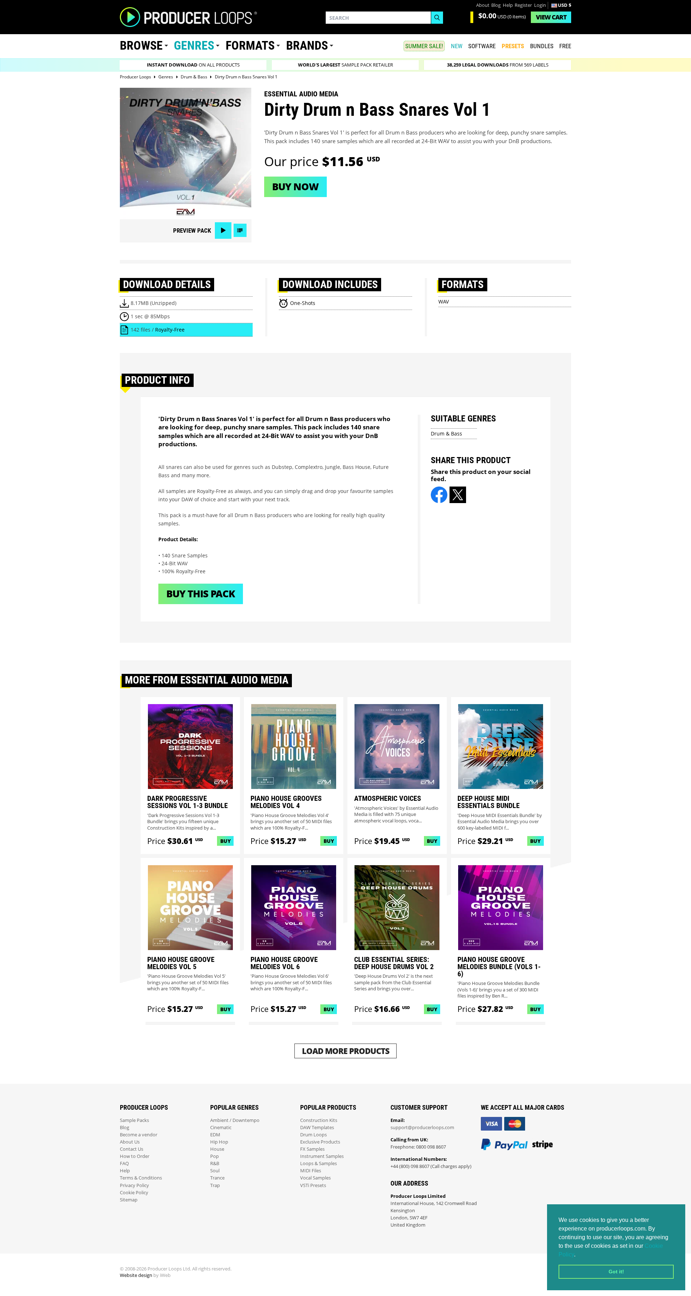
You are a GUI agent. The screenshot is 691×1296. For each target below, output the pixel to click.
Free (565, 46)
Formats (250, 45)
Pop (214, 1156)
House (217, 1149)
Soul (215, 1171)
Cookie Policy (134, 1193)
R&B (214, 1163)
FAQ (124, 1163)
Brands (307, 45)
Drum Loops (313, 1135)
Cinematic (220, 1127)
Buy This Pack (200, 593)
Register (523, 5)
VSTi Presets (313, 1185)
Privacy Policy (134, 1185)
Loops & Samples (318, 1163)
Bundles (542, 46)
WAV (443, 301)
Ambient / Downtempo (234, 1120)
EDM (215, 1135)
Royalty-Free (170, 329)
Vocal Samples (315, 1178)
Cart (551, 17)
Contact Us (131, 1149)
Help (508, 5)
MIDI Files (310, 1171)
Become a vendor (138, 1135)
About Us (130, 1142)
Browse (141, 45)
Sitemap (128, 1200)
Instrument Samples (322, 1156)
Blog (496, 5)
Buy (225, 841)
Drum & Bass (446, 433)
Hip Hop (219, 1142)
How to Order (134, 1156)
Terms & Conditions (141, 1178)
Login (540, 5)
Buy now (295, 186)
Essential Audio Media (301, 94)
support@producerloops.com (422, 1127)
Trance (217, 1178)
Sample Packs (134, 1120)
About (482, 5)
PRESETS (513, 46)
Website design (136, 1275)
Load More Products (345, 1051)
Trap (215, 1185)
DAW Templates (317, 1127)
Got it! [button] (616, 1271)
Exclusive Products (320, 1142)
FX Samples (312, 1149)
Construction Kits (318, 1120)
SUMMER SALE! (424, 46)
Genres (194, 45)
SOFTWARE (482, 46)
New (456, 46)
